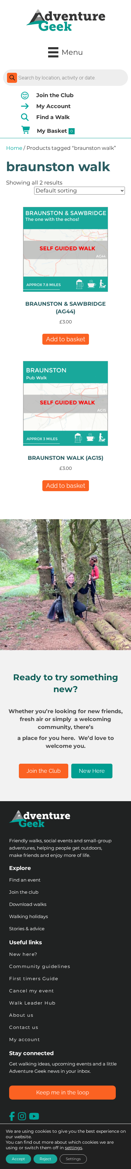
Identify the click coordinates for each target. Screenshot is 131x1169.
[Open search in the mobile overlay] (65, 77)
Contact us (23, 1027)
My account (24, 1039)
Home (14, 148)
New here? (23, 954)
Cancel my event (31, 991)
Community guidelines (39, 966)
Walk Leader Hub (33, 1003)
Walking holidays (28, 916)
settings (73, 1147)
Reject (45, 1159)
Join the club (23, 892)
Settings (73, 1159)
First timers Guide (33, 978)
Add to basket (65, 339)
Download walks (27, 904)
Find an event (25, 880)
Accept (18, 1159)
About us (21, 1015)
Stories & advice (26, 928)
